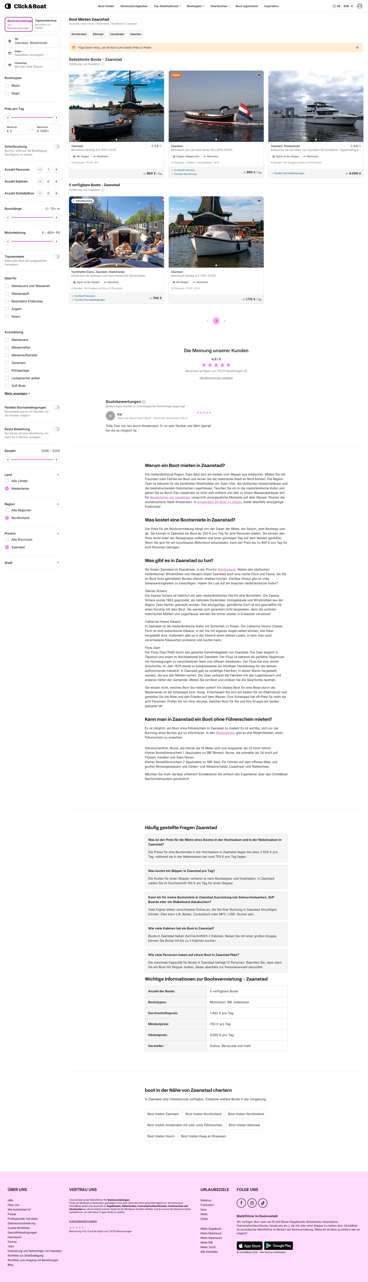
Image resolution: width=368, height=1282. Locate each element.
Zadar (204, 1218)
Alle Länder (20, 481)
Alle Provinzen (22, 539)
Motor (16, 85)
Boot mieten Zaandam (163, 1114)
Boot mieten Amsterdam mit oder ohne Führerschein (184, 1125)
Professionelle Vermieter (23, 1218)
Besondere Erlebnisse (27, 301)
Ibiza (203, 1209)
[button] (116, 139)
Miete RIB (206, 1242)
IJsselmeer (117, 34)
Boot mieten (106, 6)
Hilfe (10, 1200)
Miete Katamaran (211, 1237)
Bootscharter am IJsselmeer (170, 497)
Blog (10, 1264)
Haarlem (135, 34)
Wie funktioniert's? (19, 1209)
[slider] (8, 117)
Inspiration (271, 6)
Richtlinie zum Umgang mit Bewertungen (33, 1260)
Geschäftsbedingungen (22, 1232)
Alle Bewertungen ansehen (216, 377)
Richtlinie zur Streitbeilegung (26, 1255)
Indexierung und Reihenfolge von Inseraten (35, 1250)
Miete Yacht (208, 1247)
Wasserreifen (21, 347)
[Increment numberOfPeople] (56, 169)
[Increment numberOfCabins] (56, 181)
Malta (204, 1214)
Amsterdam (79, 34)
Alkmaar (98, 34)
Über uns (13, 1204)
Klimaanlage (20, 370)
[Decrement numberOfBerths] (40, 193)
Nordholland (118, 23)
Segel (16, 93)
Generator (19, 363)
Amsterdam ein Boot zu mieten (219, 502)
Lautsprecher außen (26, 378)
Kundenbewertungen (83, 1221)
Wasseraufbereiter (25, 355)
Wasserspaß (20, 293)
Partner (12, 1241)
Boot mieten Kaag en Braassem (203, 1136)
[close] (357, 47)
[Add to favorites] (159, 75)
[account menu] (359, 6)
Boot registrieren (247, 6)
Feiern (16, 316)
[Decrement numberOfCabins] (40, 181)
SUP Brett (18, 386)
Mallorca (205, 1200)
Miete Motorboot (211, 1233)
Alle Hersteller (209, 1251)
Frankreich (207, 1204)
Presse (12, 1214)
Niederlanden (225, 733)
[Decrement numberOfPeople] (40, 169)
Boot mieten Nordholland (204, 1114)
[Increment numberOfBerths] (56, 193)
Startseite (74, 23)
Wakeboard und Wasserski (31, 286)
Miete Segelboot (210, 1228)
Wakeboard (20, 340)
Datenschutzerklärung (21, 1223)
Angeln (16, 309)
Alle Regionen (21, 510)
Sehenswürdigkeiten (134, 6)
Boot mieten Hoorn (161, 1136)
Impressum (14, 1237)
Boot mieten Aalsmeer (244, 1125)
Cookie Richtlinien (19, 1227)
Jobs (11, 1246)
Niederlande (103, 23)
